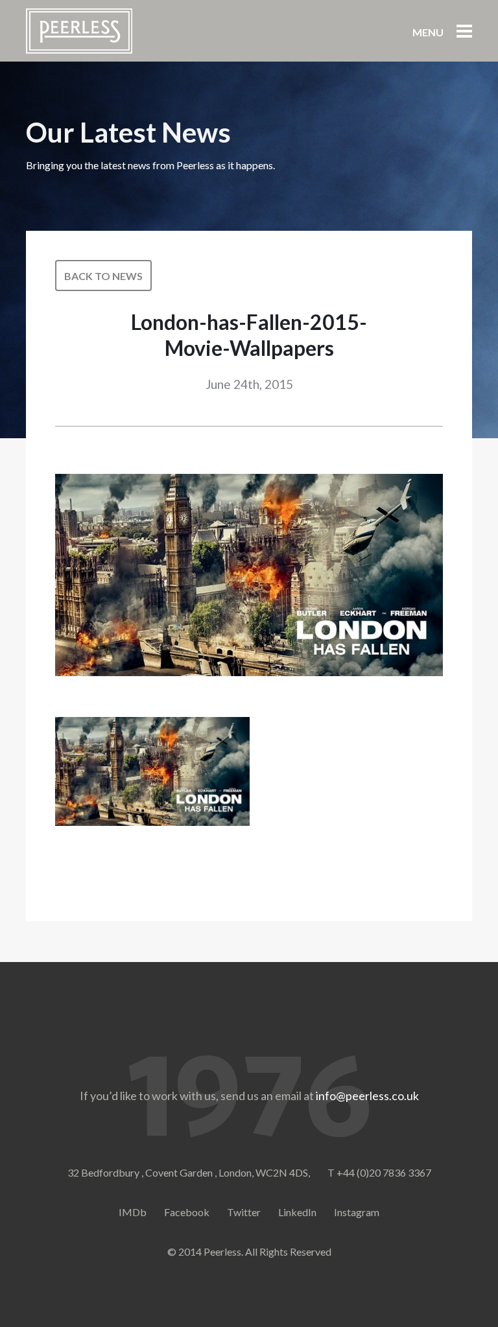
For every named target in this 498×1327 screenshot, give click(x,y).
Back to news (103, 276)
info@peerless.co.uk (367, 1095)
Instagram (356, 1212)
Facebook (186, 1212)
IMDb (133, 1212)
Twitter (244, 1212)
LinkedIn (297, 1212)
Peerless (79, 31)
